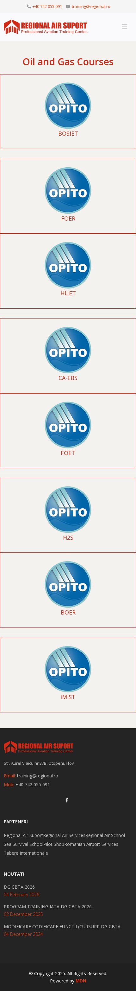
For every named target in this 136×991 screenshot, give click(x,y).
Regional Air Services (64, 835)
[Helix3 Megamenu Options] (124, 27)
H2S (68, 537)
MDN (81, 981)
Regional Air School (105, 835)
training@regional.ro (91, 6)
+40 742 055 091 (47, 6)
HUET (68, 293)
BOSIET (68, 133)
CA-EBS (68, 378)
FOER (68, 218)
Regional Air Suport (23, 835)
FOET (68, 453)
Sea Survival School (23, 844)
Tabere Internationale (26, 853)
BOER (68, 612)
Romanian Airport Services (91, 844)
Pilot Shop (53, 844)
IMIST (68, 697)
